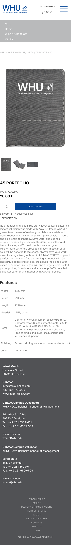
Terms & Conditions (37, 518)
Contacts (36, 522)
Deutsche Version (47, 6)
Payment (36, 515)
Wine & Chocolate (16, 33)
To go (8, 24)
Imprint (37, 503)
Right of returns (36, 511)
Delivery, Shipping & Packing (36, 507)
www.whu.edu (11, 434)
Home (8, 29)
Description (9, 218)
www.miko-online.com (16, 393)
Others (9, 38)
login (37, 530)
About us (37, 526)
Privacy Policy (37, 499)
